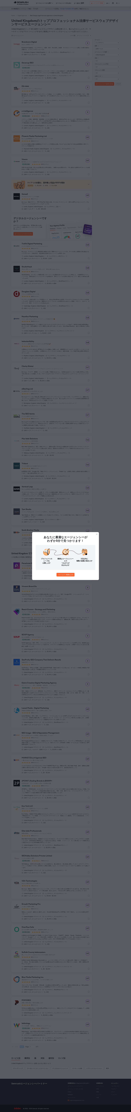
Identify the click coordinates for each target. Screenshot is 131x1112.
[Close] (97, 534)
